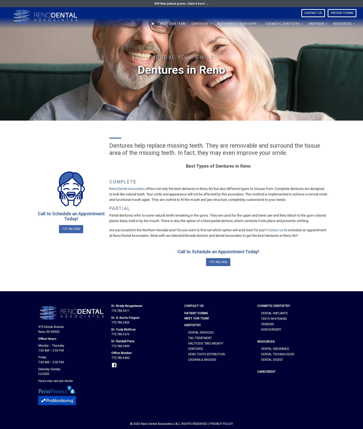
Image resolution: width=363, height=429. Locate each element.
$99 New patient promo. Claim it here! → (181, 3)
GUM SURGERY (271, 329)
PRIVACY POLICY (221, 424)
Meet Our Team (173, 24)
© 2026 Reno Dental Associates (151, 424)
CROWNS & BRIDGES (202, 360)
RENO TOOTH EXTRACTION (206, 354)
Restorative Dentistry (237, 24)
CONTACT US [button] (313, 13)
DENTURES (195, 349)
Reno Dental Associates (127, 189)
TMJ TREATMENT (200, 338)
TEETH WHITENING (274, 319)
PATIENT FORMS (342, 13)
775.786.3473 (120, 334)
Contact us (275, 230)
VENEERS (267, 324)
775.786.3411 (120, 311)
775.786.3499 (120, 346)
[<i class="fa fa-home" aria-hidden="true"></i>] (153, 24)
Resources (343, 24)
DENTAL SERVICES (201, 332)
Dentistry (200, 24)
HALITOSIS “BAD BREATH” (206, 343)
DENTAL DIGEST (272, 360)
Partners (317, 24)
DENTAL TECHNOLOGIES (277, 354)
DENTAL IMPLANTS (274, 313)
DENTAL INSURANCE (275, 349)
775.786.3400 (71, 229)
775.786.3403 (120, 322)
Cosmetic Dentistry (283, 24)
